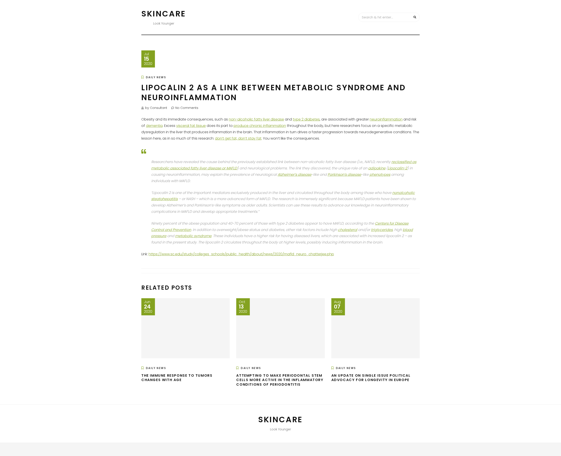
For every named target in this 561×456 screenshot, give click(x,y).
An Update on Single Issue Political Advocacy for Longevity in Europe (371, 378)
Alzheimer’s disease (294, 174)
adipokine (376, 168)
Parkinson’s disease (344, 174)
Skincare (163, 13)
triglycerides (382, 229)
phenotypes (379, 174)
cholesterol (347, 229)
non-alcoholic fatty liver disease (256, 119)
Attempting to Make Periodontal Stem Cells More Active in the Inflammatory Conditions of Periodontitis (279, 380)
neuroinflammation (386, 119)
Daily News (156, 77)
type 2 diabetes (306, 119)
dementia (154, 125)
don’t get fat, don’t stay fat (238, 138)
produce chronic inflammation (260, 125)
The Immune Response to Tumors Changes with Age (176, 378)
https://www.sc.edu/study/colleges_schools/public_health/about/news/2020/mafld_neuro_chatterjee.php (241, 254)
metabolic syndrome (193, 235)
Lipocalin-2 (397, 168)
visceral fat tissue (191, 125)
